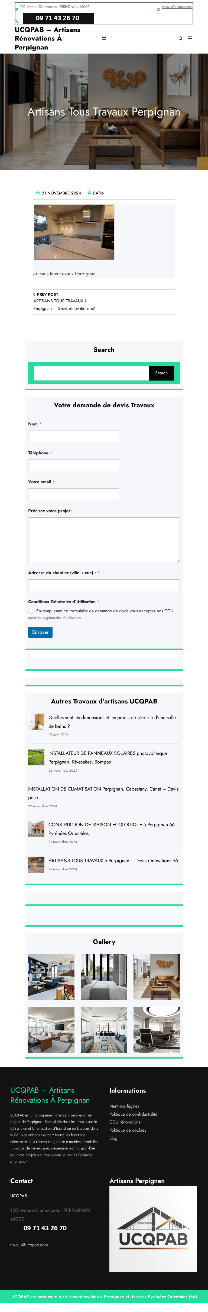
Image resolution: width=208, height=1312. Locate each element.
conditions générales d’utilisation (54, 617)
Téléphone (40, 452)
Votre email (41, 481)
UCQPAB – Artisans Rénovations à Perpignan (47, 38)
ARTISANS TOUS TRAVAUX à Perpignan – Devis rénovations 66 (113, 860)
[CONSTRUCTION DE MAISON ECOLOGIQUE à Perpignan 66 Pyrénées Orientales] (36, 830)
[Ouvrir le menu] (104, 38)
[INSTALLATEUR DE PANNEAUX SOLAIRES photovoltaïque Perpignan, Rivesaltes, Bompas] (36, 758)
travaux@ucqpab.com (177, 6)
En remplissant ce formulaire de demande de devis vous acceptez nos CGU (104, 611)
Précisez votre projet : (50, 510)
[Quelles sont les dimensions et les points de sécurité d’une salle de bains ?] (36, 723)
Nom (34, 424)
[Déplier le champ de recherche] (180, 38)
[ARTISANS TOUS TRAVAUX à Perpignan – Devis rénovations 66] (36, 866)
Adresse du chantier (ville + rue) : (64, 572)
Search (161, 373)
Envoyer (40, 632)
